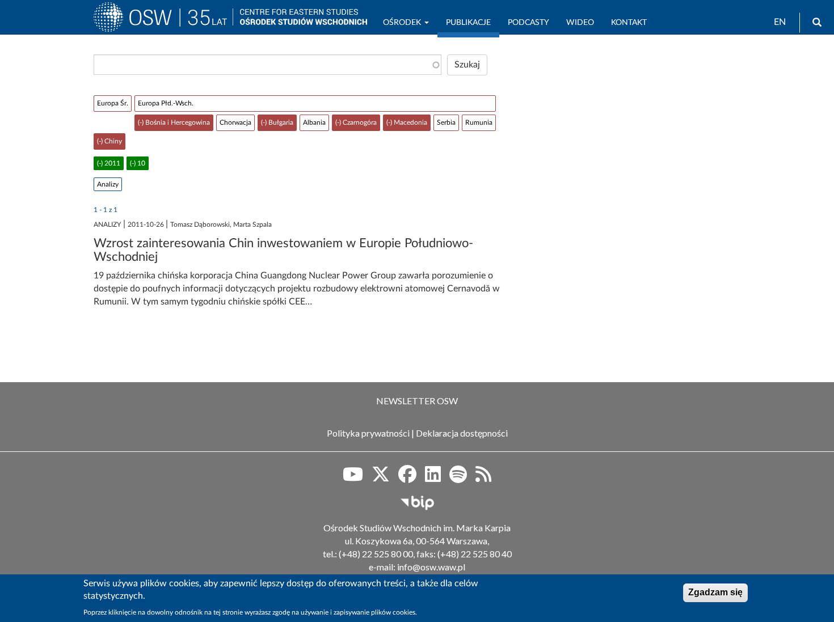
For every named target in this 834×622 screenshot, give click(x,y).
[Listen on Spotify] (458, 478)
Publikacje (468, 23)
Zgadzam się (715, 592)
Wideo (580, 23)
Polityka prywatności (368, 433)
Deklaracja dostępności (462, 433)
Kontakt (629, 23)
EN (780, 22)
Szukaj (467, 64)
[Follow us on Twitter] (381, 478)
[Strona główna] (163, 22)
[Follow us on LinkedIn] (433, 478)
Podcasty (528, 23)
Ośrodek (403, 23)
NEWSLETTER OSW (417, 400)
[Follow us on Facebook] (407, 478)
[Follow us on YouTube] (353, 478)
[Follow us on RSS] (483, 478)
